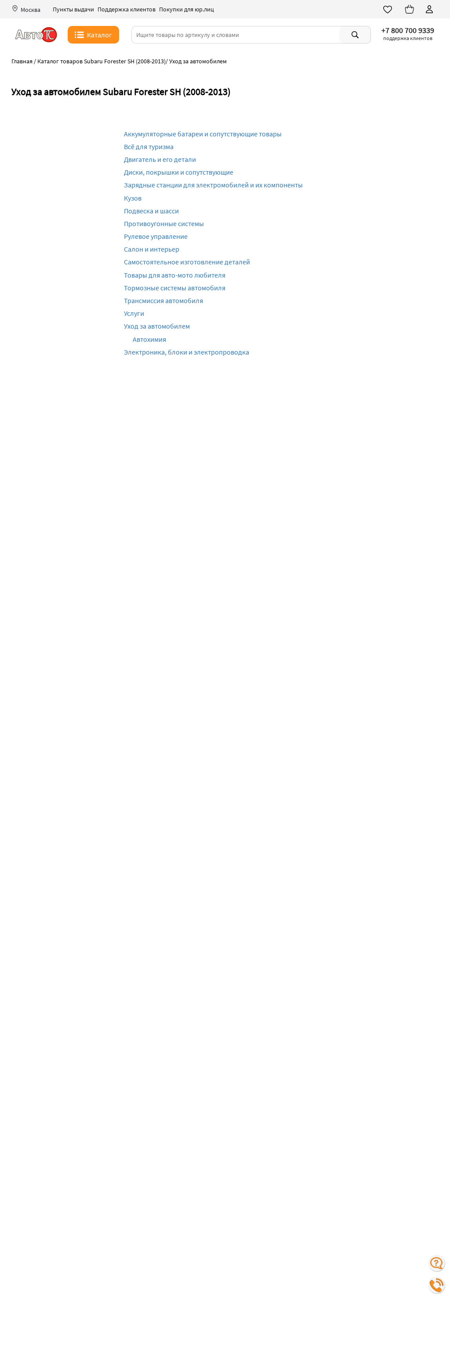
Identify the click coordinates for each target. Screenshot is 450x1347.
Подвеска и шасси (151, 210)
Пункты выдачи (73, 9)
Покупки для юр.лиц (186, 9)
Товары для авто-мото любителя (174, 275)
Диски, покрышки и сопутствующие (178, 172)
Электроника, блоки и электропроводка (186, 352)
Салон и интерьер (151, 249)
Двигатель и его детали (160, 159)
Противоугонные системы (164, 223)
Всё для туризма (149, 146)
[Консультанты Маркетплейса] (437, 1263)
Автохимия (149, 339)
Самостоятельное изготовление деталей (187, 261)
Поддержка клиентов (127, 9)
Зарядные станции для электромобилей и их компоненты (213, 184)
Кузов (133, 198)
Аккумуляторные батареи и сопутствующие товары (203, 133)
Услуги (134, 313)
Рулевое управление (156, 236)
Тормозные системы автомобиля (174, 287)
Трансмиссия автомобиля (163, 300)
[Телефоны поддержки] (437, 1285)
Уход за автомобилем (157, 326)
